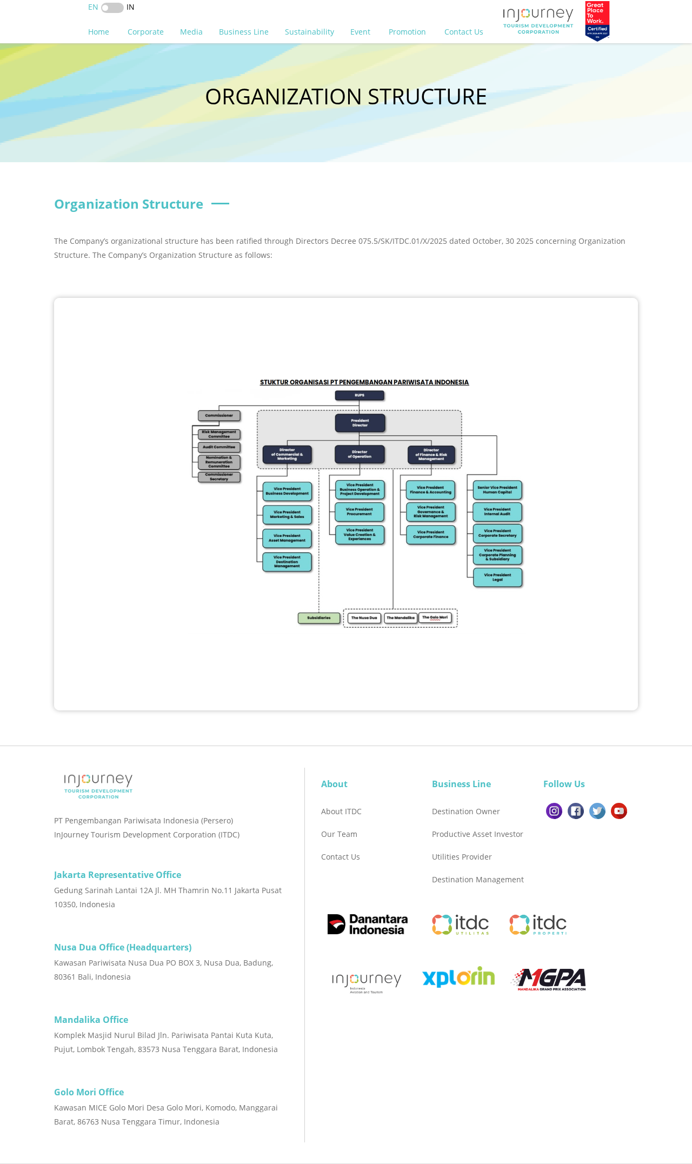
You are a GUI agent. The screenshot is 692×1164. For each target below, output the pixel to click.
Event (361, 31)
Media (191, 31)
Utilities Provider (462, 857)
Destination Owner (466, 811)
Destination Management (478, 879)
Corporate (146, 31)
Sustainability (309, 31)
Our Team (339, 834)
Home (99, 31)
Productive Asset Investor (477, 834)
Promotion (408, 31)
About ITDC (341, 811)
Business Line (244, 31)
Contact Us (464, 31)
